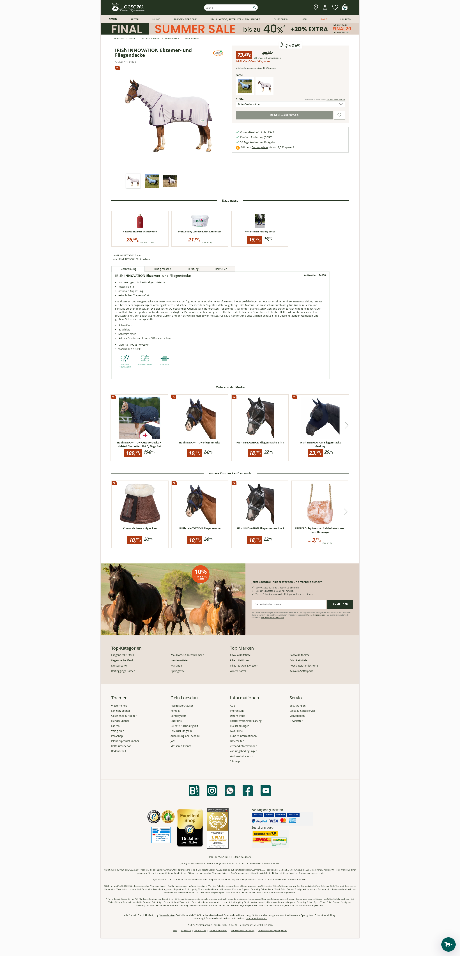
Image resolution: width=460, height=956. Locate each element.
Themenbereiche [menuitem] (185, 19)
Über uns (176, 720)
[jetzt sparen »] (230, 33)
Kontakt (175, 710)
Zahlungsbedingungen (243, 751)
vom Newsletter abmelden (272, 618)
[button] (346, 425)
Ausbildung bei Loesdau (185, 736)
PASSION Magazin (181, 731)
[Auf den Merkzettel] (339, 115)
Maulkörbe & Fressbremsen (187, 655)
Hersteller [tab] (221, 269)
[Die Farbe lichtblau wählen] (245, 92)
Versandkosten (274, 58)
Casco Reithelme (300, 655)
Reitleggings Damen (123, 671)
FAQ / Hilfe (236, 731)
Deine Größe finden (335, 99)
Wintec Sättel (238, 671)
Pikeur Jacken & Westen (244, 665)
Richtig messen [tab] (162, 269)
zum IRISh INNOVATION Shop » (127, 255)
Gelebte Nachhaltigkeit (184, 726)
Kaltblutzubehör (121, 746)
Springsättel (178, 671)
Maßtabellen (297, 715)
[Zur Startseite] (128, 7)
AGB (232, 705)
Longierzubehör (120, 710)
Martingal (177, 665)
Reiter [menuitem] (134, 19)
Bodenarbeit (118, 751)
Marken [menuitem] (345, 19)
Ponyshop (117, 736)
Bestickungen (297, 705)
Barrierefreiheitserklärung (246, 720)
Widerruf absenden (242, 756)
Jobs (173, 741)
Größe (246, 99)
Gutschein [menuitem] (281, 19)
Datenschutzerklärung (316, 615)
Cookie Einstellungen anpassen (272, 930)
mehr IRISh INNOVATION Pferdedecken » (131, 259)
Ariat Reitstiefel (299, 660)
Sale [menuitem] (324, 19)
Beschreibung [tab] (128, 269)
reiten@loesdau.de (242, 856)
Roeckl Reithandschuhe (304, 665)
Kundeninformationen (243, 736)
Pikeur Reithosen (240, 660)
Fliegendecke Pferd (122, 655)
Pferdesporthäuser (182, 705)
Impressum (237, 710)
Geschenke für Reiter (124, 715)
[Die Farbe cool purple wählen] (264, 92)
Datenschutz (237, 715)
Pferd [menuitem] (113, 19)
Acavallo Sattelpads (301, 671)
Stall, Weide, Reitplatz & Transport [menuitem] (235, 19)
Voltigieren (117, 731)
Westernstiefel (179, 660)
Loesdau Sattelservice (302, 710)
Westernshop (119, 705)
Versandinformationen (243, 746)
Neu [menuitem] (304, 19)
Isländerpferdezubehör (125, 741)
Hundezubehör (120, 720)
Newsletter (296, 720)
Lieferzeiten (237, 741)
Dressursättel (119, 665)
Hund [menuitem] (156, 19)
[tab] (133, 181)
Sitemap (235, 761)
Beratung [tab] (193, 269)
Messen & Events (181, 746)
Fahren (115, 726)
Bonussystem (250, 68)
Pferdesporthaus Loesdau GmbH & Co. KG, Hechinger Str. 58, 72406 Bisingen (234, 924)
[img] (345, 9)
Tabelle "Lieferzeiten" (256, 918)
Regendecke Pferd (122, 660)
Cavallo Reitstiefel (240, 655)
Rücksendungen (239, 726)
